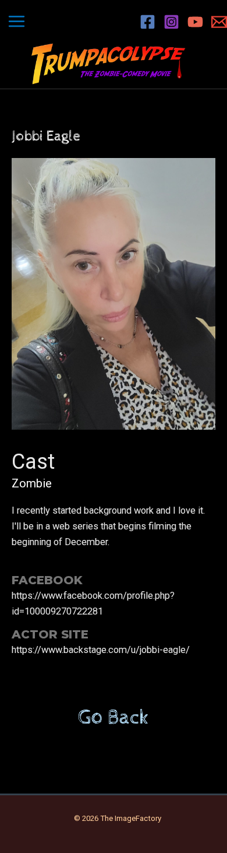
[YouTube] (195, 22)
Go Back (113, 717)
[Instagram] (171, 22)
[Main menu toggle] (17, 21)
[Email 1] (219, 22)
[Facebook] (147, 22)
